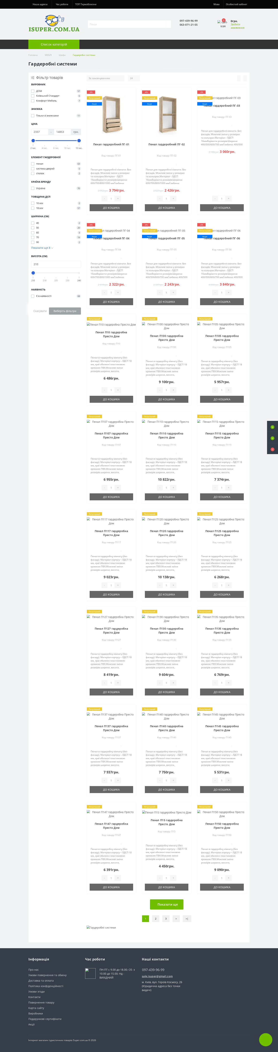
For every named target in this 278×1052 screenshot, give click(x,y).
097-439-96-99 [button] (153, 970)
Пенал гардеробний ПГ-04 (111, 238)
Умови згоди (36, 991)
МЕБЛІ (48, 55)
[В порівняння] (132, 231)
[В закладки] (132, 417)
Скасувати (40, 311)
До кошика (111, 207)
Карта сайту (36, 1008)
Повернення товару (41, 1002)
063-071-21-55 (189, 24)
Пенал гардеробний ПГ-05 (166, 238)
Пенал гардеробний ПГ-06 (222, 238)
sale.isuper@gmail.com (157, 976)
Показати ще (168, 904)
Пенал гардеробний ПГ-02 (166, 144)
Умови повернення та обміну (47, 975)
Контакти (34, 997)
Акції (31, 1024)
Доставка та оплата (41, 980)
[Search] (168, 24)
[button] (272, 448)
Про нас (33, 969)
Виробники (35, 1013)
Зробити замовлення (238, 25)
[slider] (33, 140)
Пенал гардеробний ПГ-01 (111, 144)
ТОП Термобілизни (85, 4)
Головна (33, 55)
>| (187, 918)
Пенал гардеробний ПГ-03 (222, 105)
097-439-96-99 (189, 20)
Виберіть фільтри (65, 311)
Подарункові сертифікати (44, 1019)
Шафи (62, 55)
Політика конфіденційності (45, 986)
